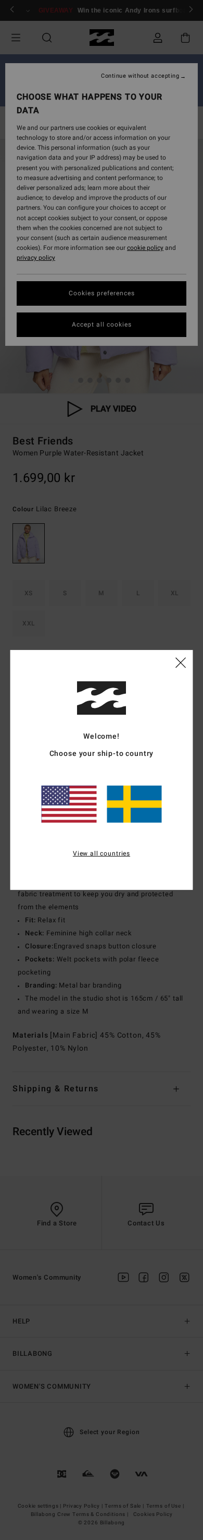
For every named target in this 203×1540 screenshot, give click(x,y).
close (180, 662)
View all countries (101, 853)
